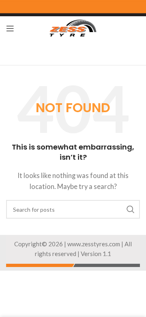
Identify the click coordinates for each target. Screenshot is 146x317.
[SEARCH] (130, 209)
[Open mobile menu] (10, 28)
